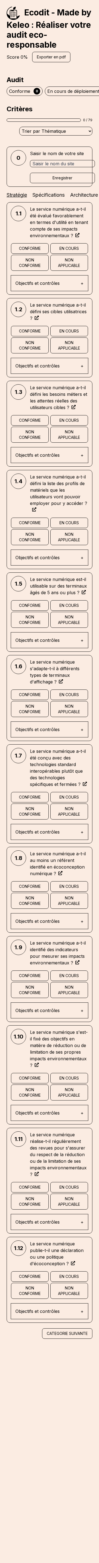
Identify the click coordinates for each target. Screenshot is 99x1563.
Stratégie (17, 195)
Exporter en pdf (51, 57)
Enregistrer (62, 177)
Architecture (84, 195)
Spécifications (48, 195)
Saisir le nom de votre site (57, 153)
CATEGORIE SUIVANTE (67, 1333)
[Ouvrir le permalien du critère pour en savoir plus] (77, 235)
